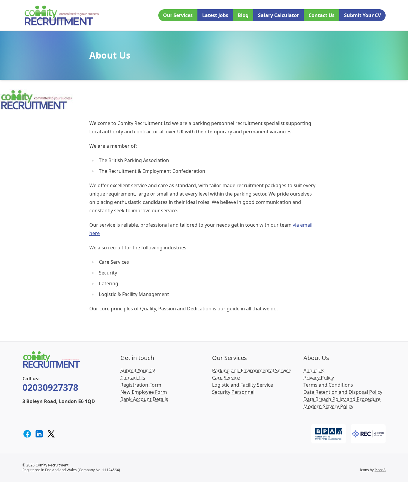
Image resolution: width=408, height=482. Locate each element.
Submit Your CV (362, 15)
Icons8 (380, 469)
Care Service (226, 377)
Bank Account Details (144, 399)
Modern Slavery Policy (328, 406)
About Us (313, 370)
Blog (243, 15)
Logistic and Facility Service (242, 385)
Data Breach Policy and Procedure (342, 399)
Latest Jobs (215, 15)
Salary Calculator (278, 15)
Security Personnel (233, 392)
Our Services (178, 15)
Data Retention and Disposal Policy (342, 392)
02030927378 (50, 387)
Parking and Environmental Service (251, 370)
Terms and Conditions (328, 385)
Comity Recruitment (52, 465)
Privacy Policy (318, 377)
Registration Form (140, 385)
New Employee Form (143, 392)
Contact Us (322, 15)
